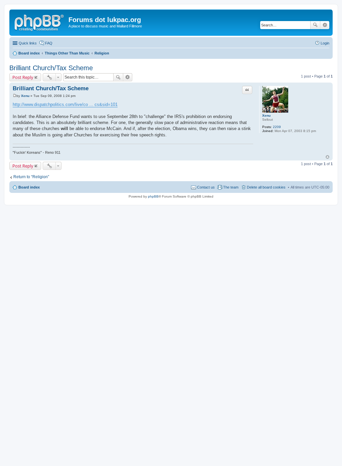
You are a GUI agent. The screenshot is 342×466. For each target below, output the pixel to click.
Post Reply (22, 77)
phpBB (153, 196)
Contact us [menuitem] (206, 187)
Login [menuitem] (325, 43)
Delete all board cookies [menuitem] (266, 187)
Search (315, 25)
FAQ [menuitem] (48, 43)
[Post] (14, 96)
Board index (29, 187)
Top (327, 157)
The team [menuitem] (230, 187)
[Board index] (39, 21)
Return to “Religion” (31, 176)
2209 (277, 127)
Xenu (266, 115)
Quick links (28, 43)
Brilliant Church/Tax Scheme (51, 68)
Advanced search (324, 25)
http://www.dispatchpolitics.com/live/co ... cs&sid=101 (65, 104)
